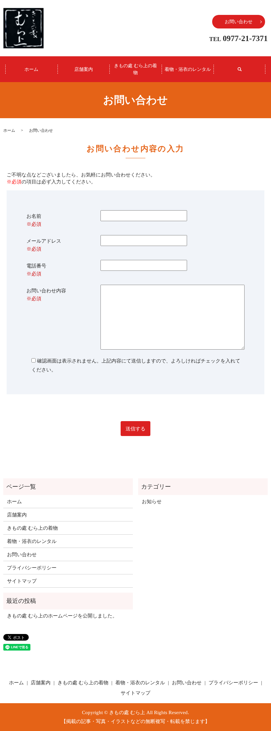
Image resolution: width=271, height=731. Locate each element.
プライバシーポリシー (32, 567)
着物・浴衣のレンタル (188, 69)
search (240, 69)
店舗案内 (83, 69)
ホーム (31, 69)
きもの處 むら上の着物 (135, 69)
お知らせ (152, 501)
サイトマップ (22, 581)
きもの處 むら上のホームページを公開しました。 (62, 615)
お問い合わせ (238, 21)
